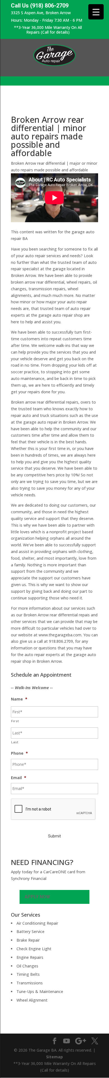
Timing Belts (28, 974)
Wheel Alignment (32, 1000)
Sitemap (54, 1056)
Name (19, 699)
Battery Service (30, 931)
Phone (19, 753)
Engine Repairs (29, 957)
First (15, 721)
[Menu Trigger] (96, 11)
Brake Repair (28, 940)
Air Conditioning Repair (37, 923)
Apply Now (37, 896)
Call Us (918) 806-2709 (39, 5)
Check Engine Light (33, 948)
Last (14, 742)
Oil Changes (27, 966)
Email (18, 777)
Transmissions (29, 983)
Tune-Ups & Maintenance (39, 991)
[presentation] (53, 809)
